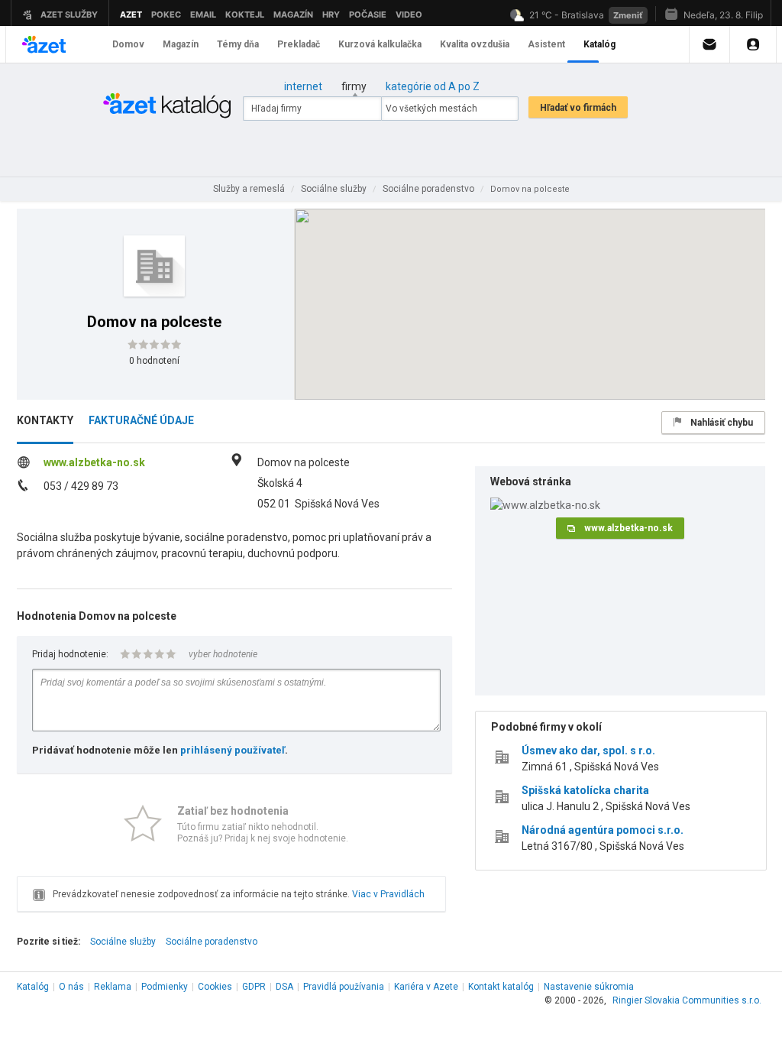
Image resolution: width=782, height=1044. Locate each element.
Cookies (215, 986)
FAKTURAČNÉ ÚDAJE (141, 420)
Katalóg (33, 986)
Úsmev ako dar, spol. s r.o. (588, 750)
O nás (71, 986)
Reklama (112, 986)
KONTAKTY (45, 420)
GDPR (254, 986)
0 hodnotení (154, 360)
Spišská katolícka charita (585, 790)
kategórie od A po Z (433, 86)
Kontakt (501, 986)
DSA (284, 986)
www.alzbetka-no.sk (94, 462)
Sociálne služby (123, 941)
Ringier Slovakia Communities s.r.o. (686, 1000)
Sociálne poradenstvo (211, 941)
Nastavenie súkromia (589, 986)
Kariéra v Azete (426, 986)
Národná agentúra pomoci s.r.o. (602, 830)
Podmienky (164, 986)
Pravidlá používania (343, 986)
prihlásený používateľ (232, 750)
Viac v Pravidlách (388, 894)
